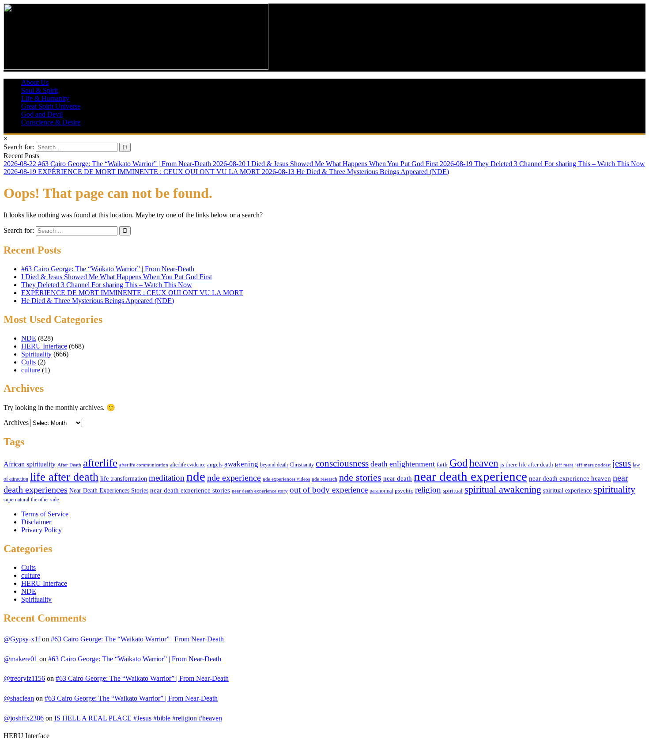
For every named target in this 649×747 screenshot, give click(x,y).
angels (215, 465)
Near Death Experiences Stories (108, 490)
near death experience (470, 476)
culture (30, 370)
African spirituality (30, 464)
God (458, 463)
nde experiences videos (286, 479)
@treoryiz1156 (24, 678)
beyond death (274, 465)
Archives (16, 422)
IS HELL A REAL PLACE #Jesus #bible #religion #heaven (138, 718)
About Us (35, 82)
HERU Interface (44, 346)
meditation (167, 477)
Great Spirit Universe (50, 106)
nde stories (360, 477)
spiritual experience (567, 490)
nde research (324, 479)
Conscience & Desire (50, 122)
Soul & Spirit (39, 90)
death (379, 464)
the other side (45, 500)
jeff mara (564, 464)
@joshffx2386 (24, 718)
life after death (64, 476)
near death (397, 478)
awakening (241, 464)
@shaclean (19, 698)
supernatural (16, 500)
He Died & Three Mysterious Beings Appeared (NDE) (97, 300)
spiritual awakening (502, 489)
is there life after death (526, 465)
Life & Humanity (45, 98)
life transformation (123, 478)
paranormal (381, 491)
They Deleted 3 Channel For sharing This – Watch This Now (106, 284)
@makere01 (21, 659)
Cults (28, 362)
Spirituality (36, 354)
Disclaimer (36, 522)
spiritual (453, 491)
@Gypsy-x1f (22, 639)
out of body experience (329, 489)
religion (428, 489)
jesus (621, 463)
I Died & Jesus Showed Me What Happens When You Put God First (116, 277)
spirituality (614, 489)
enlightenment (412, 463)
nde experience (234, 477)
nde (195, 476)
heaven (483, 463)
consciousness (342, 463)
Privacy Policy (41, 530)
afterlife (100, 463)
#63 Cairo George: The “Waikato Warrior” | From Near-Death (107, 269)
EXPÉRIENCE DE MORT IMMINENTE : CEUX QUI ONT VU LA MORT (132, 292)
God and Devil (42, 114)
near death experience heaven (570, 478)
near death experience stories (190, 490)
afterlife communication (143, 464)
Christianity (302, 465)
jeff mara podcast (593, 464)
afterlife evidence (187, 465)
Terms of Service (44, 514)
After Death (69, 465)
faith (442, 465)
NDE (28, 338)
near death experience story (260, 490)
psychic (404, 491)
